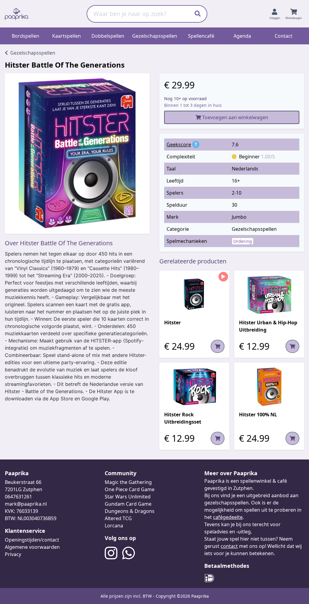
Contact (283, 36)
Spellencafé (201, 36)
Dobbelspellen (107, 36)
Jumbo (239, 217)
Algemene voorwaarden (32, 547)
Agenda (242, 36)
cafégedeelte (228, 517)
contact (229, 546)
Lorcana (114, 525)
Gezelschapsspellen (154, 36)
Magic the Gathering (128, 482)
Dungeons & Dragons (129, 511)
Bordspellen (25, 36)
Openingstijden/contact (32, 539)
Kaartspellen (66, 36)
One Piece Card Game (129, 489)
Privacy (13, 554)
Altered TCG (118, 518)
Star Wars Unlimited (128, 496)
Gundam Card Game (128, 504)
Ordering (242, 241)
